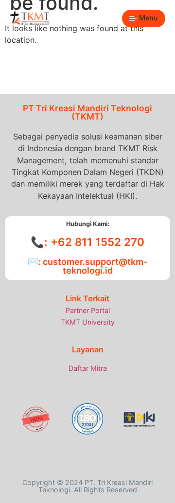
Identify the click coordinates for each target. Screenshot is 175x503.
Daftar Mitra (88, 368)
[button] (143, 18)
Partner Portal (88, 310)
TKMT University (88, 322)
